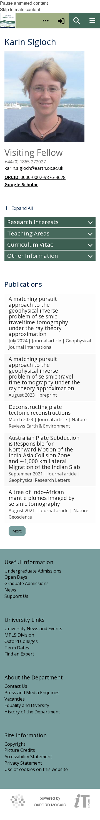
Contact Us (15, 686)
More (17, 531)
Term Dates (16, 648)
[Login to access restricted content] (61, 20)
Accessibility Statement (28, 756)
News (10, 590)
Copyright (14, 744)
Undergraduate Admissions (32, 571)
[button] (45, 20)
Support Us (16, 596)
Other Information (32, 255)
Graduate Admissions (26, 583)
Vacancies (14, 699)
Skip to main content (20, 9)
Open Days (15, 577)
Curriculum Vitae (30, 244)
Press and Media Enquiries (31, 692)
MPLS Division (19, 635)
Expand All (22, 208)
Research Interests (33, 222)
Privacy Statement (23, 763)
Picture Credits (19, 750)
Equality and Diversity (26, 705)
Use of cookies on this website (36, 769)
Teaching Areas (28, 233)
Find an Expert (19, 654)
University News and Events (33, 628)
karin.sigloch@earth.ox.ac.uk (33, 168)
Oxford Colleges (21, 641)
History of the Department (32, 712)
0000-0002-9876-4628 (35, 177)
